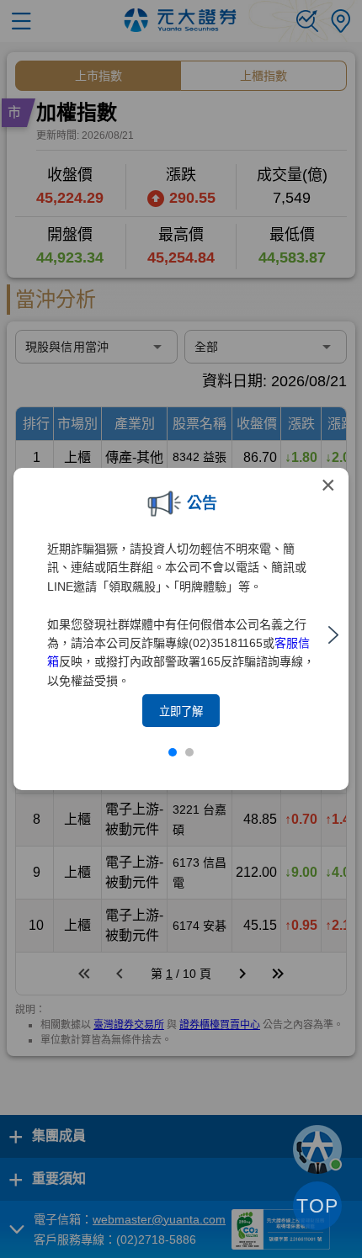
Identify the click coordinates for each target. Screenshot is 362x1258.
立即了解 (181, 711)
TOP (317, 1206)
